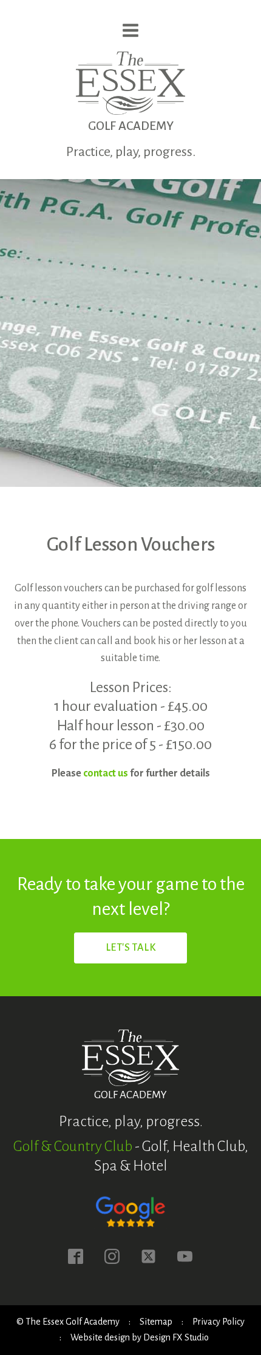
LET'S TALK (130, 947)
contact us (105, 773)
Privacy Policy (218, 1321)
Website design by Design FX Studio (139, 1337)
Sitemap (156, 1321)
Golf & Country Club (72, 1146)
